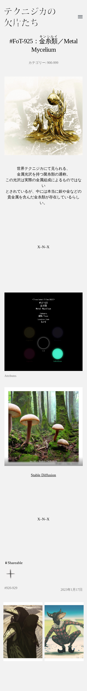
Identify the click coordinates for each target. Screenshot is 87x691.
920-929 (11, 588)
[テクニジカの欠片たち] (29, 17)
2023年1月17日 (72, 590)
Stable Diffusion (43, 475)
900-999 (52, 63)
